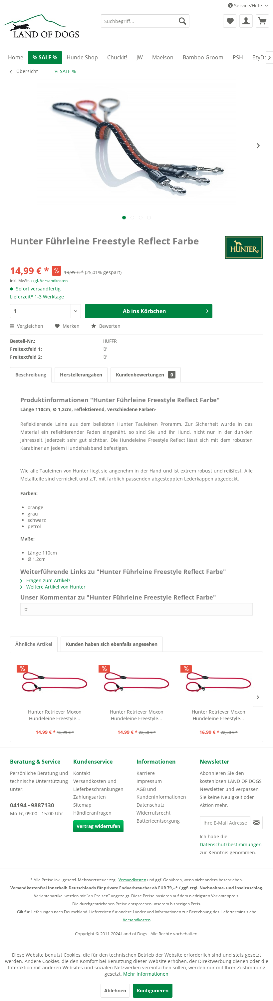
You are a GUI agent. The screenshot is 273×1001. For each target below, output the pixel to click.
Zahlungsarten (89, 797)
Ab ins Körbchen (144, 311)
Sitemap (82, 805)
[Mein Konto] (246, 21)
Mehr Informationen (145, 974)
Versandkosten (132, 880)
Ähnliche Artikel (33, 644)
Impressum (149, 781)
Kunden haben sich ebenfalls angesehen (111, 644)
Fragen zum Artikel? (47, 580)
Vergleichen (29, 326)
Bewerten (109, 326)
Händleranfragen (92, 813)
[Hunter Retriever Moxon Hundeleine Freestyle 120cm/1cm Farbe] (54, 682)
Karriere (145, 773)
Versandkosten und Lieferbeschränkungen (98, 785)
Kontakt (81, 773)
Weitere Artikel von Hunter (55, 587)
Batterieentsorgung (158, 821)
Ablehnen (115, 990)
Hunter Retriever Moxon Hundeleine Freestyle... (55, 715)
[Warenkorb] (262, 21)
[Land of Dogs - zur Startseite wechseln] (41, 31)
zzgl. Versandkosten (49, 280)
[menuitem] (145, 21)
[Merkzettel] (229, 21)
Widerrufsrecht (153, 813)
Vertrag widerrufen (98, 826)
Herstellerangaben (81, 374)
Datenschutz (150, 805)
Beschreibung (30, 374)
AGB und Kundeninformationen (161, 793)
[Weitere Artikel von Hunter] (244, 247)
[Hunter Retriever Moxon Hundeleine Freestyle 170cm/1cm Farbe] (218, 682)
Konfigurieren (152, 990)
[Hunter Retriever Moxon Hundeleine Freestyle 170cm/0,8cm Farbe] (136, 682)
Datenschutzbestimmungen (231, 844)
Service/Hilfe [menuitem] (248, 5)
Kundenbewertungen (144, 374)
